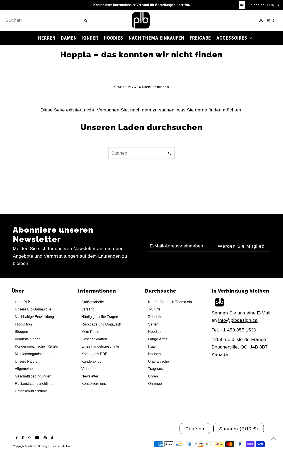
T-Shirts (154, 309)
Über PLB (22, 302)
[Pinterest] (22, 438)
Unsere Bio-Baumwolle (33, 309)
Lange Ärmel (158, 339)
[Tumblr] (29, 438)
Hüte (152, 346)
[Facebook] (16, 438)
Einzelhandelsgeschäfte (100, 346)
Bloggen (21, 331)
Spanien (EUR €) (265, 5)
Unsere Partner (27, 361)
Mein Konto (90, 331)
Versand (87, 309)
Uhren (153, 376)
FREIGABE (200, 38)
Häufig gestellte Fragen (99, 317)
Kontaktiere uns (93, 383)
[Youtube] (36, 438)
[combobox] (41, 20)
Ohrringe (155, 383)
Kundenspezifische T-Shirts (36, 346)
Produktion (23, 324)
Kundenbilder (92, 361)
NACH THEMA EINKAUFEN (156, 38)
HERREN (46, 38)
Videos (86, 369)
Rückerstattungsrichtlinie (34, 383)
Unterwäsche (158, 361)
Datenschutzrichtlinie (31, 391)
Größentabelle (92, 302)
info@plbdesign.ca (238, 320)
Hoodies (154, 331)
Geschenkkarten (94, 339)
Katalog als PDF (94, 354)
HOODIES (113, 38)
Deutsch (194, 428)
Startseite (122, 87)
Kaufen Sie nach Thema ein (170, 302)
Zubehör (154, 317)
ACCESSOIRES (231, 38)
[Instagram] (44, 438)
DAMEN (69, 38)
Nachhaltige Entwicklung (34, 317)
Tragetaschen (159, 369)
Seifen (153, 324)
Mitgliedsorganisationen (33, 354)
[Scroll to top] (274, 438)
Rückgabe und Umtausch (101, 324)
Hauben (154, 354)
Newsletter (89, 376)
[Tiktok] (51, 438)
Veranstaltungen (27, 339)
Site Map (66, 446)
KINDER (90, 38)
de (242, 5)
